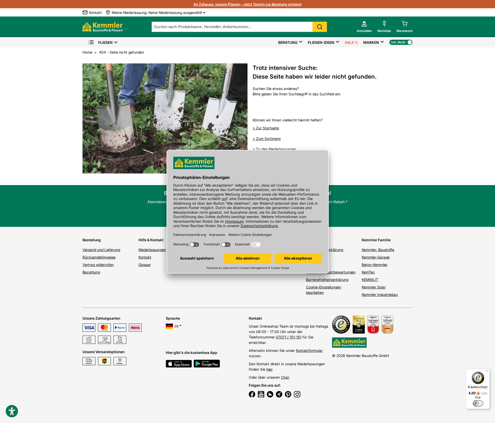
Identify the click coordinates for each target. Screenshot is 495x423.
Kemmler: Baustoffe (378, 249)
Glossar (144, 264)
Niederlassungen (152, 249)
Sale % (351, 42)
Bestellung (91, 240)
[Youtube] (261, 395)
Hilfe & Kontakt (150, 240)
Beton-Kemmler (374, 264)
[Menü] (487, 372)
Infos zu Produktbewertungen (331, 272)
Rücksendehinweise (99, 257)
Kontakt (144, 257)
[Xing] (279, 395)
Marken (371, 42)
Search (319, 27)
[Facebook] (252, 395)
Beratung (288, 42)
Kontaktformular (309, 350)
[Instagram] (297, 395)
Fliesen (105, 42)
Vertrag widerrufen (98, 264)
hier (269, 369)
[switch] (478, 403)
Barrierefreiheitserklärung (327, 279)
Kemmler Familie (376, 240)
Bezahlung (91, 272)
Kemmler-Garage (376, 257)
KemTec (368, 272)
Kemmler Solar (374, 287)
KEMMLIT (370, 279)
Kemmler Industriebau (380, 294)
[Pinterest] (288, 395)
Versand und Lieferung (101, 249)
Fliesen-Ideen (321, 42)
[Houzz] (270, 395)
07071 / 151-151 (288, 337)
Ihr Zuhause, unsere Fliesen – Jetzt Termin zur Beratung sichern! (248, 4)
